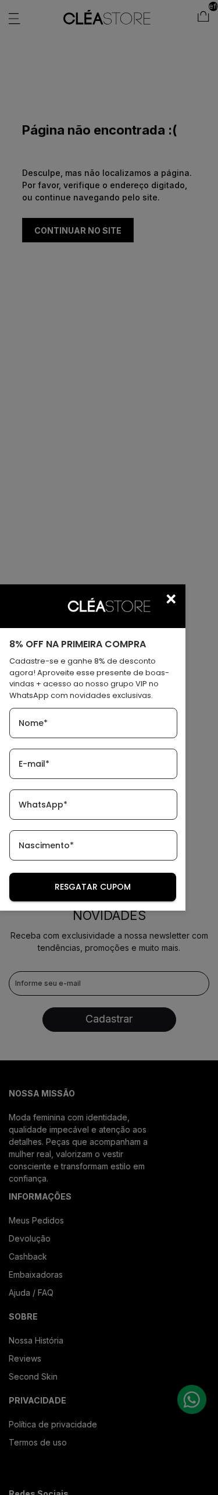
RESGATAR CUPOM (93, 887)
